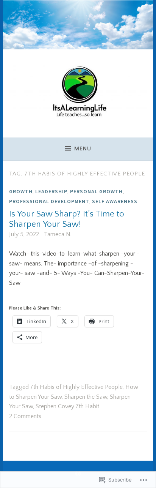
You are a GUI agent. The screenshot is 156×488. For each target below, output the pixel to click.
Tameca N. (58, 234)
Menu (82, 148)
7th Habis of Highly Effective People (76, 387)
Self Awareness (114, 201)
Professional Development (49, 201)
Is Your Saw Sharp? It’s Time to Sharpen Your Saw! (66, 219)
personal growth (96, 191)
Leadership (51, 191)
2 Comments (25, 416)
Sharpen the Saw (85, 396)
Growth (21, 191)
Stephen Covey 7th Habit (67, 406)
